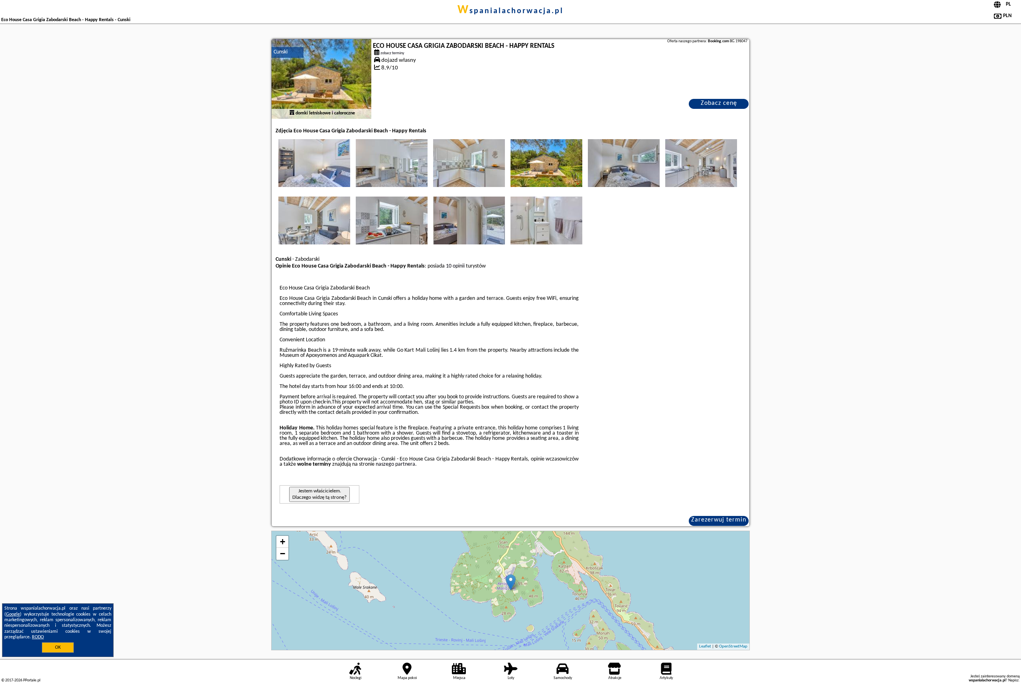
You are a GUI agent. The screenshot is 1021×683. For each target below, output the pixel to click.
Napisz (1013, 680)
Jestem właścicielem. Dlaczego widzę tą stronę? (319, 494)
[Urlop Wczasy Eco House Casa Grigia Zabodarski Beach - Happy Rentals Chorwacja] (314, 163)
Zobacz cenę (719, 103)
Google (13, 614)
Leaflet (705, 646)
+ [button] (282, 542)
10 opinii (455, 266)
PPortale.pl (31, 680)
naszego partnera (395, 464)
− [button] (282, 554)
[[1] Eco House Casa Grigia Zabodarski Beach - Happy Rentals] (321, 79)
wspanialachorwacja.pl (510, 11)
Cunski (281, 52)
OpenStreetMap (733, 646)
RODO (38, 637)
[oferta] (292, 113)
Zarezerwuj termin (718, 520)
